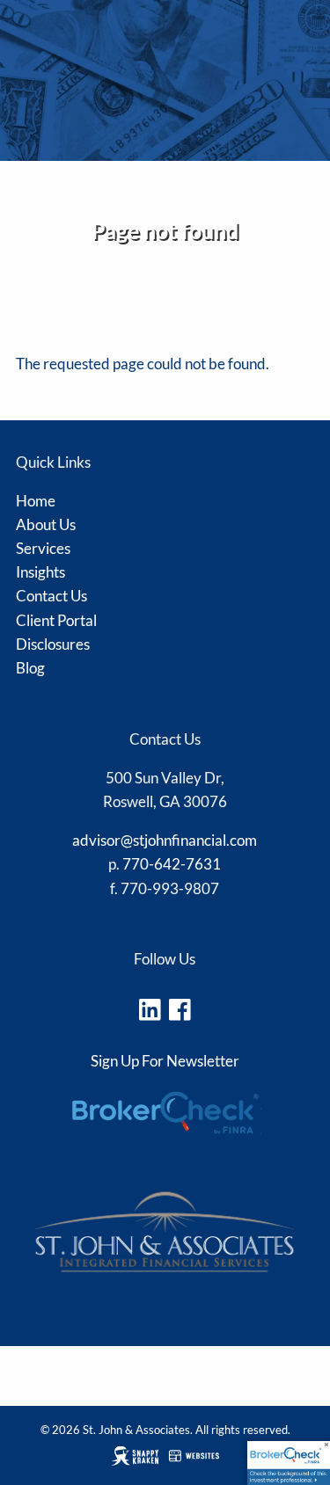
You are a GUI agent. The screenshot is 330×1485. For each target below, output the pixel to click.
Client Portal (56, 620)
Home (35, 500)
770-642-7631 (171, 864)
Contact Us (51, 595)
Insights (40, 572)
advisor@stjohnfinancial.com (164, 840)
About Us (46, 524)
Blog (30, 668)
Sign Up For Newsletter (165, 1061)
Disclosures (49, 341)
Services (43, 548)
